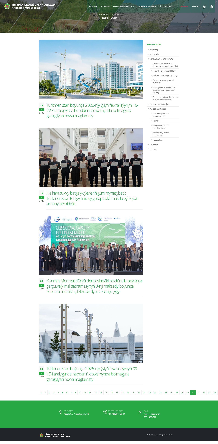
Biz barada (105, 6)
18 (128, 392)
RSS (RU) (152, 417)
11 (90, 392)
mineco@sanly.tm (152, 414)
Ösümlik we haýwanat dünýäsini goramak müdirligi (165, 64)
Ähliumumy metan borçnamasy (161, 133)
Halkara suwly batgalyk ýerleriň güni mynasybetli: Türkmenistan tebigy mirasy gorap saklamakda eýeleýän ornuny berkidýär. (92, 198)
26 (171, 392)
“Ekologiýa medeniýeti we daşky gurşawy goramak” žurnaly (164, 90)
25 (166, 392)
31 (198, 392)
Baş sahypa (93, 6)
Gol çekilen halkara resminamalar (161, 126)
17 (122, 392)
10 (84, 392)
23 (155, 392)
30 (193, 392)
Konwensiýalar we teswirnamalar (161, 114)
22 (149, 392)
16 (117, 392)
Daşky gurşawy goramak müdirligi (163, 81)
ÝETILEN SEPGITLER (167, 6)
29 (187, 392)
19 (133, 392)
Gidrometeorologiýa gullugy (165, 75)
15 (112, 392)
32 (204, 392)
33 (209, 392)
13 (101, 392)
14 (106, 392)
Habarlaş (195, 6)
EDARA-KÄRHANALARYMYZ (123, 6)
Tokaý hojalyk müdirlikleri (164, 71)
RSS (145, 417)
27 (177, 392)
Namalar (156, 120)
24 (160, 392)
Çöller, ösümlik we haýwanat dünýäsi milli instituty (165, 98)
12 (95, 392)
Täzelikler (184, 6)
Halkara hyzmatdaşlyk (147, 6)
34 (215, 392)
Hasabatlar (157, 140)
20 (139, 392)
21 (144, 392)
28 (182, 392)
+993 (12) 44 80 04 (116, 414)
